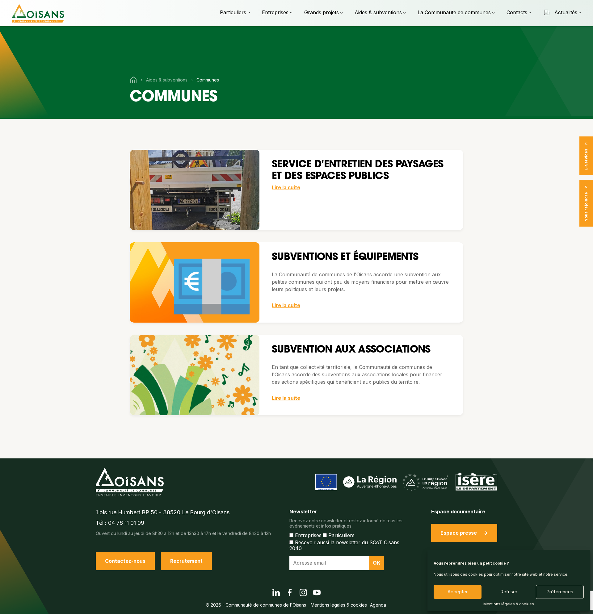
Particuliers (233, 12)
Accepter (458, 592)
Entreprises (275, 12)
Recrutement (186, 561)
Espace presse (458, 533)
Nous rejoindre (586, 207)
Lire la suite (286, 187)
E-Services (586, 159)
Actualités (565, 12)
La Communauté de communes (454, 12)
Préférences (559, 592)
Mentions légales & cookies (508, 604)
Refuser (508, 592)
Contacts (517, 12)
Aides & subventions (378, 12)
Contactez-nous (125, 561)
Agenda (378, 605)
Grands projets (321, 12)
